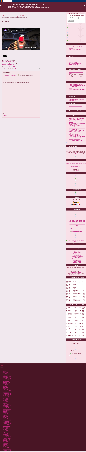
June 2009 (5, 372)
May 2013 (5, 429)
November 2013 (7, 437)
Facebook (79, 46)
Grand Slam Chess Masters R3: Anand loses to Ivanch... (77, 119)
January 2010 (6, 381)
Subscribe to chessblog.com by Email (76, 163)
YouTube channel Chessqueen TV (77, 222)
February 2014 (6, 440)
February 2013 (6, 426)
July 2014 (5, 446)
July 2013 (5, 432)
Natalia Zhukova (77, 255)
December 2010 (7, 394)
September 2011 (7, 405)
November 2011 (7, 407)
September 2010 (7, 390)
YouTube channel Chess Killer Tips (77, 225)
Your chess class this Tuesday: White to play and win (77, 138)
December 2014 (7, 450)
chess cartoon (8, 66)
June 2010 (5, 387)
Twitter (76, 275)
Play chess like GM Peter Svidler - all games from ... (77, 133)
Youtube (80, 275)
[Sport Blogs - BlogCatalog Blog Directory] (76, 241)
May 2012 (5, 415)
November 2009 (7, 378)
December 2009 (7, 380)
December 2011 (7, 409)
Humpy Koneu (77, 261)
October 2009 (6, 377)
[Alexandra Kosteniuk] (76, 228)
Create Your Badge (76, 230)
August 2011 (6, 404)
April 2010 (5, 384)
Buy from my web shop (75, 49)
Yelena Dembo (77, 257)
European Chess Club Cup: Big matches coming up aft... (77, 131)
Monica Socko (77, 251)
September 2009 (7, 376)
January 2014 (6, 439)
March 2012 (6, 412)
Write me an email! (73, 62)
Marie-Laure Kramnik (77, 258)
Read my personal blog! (74, 64)
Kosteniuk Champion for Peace (77, 85)
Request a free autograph (75, 106)
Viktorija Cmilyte (77, 260)
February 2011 (6, 397)
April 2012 (5, 413)
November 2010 (7, 393)
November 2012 (7, 422)
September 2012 (7, 420)
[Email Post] (39, 68)
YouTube (71, 48)
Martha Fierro (77, 252)
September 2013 (7, 434)
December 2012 (7, 423)
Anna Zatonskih (77, 262)
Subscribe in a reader (75, 166)
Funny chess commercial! (75, 140)
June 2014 (5, 445)
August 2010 (6, 389)
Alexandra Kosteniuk (75, 227)
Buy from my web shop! (74, 65)
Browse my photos (73, 100)
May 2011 (5, 400)
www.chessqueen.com (8, 64)
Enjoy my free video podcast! (75, 63)
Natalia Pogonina (77, 253)
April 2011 (5, 399)
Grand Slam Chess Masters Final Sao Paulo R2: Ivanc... (77, 129)
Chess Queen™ (72, 59)
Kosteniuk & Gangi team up (76, 84)
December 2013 (7, 438)
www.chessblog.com (8, 61)
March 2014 (6, 441)
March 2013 (6, 427)
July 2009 (5, 373)
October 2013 (6, 435)
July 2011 (5, 403)
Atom (15, 113)
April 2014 (5, 443)
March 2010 (6, 383)
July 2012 (5, 417)
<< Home (5, 115)
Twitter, (75, 46)
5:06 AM (14, 68)
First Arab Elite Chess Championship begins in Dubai (77, 136)
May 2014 (5, 444)
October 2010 (6, 392)
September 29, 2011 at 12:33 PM (11, 75)
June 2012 (5, 416)
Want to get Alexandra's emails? (76, 15)
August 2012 (6, 418)
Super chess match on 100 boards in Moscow (75, 126)
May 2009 (5, 371)
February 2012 (6, 411)
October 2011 (6, 406)
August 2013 (6, 433)
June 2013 (5, 430)
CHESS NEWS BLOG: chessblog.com (26, 4)
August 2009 (6, 375)
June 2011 (5, 401)
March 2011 (5, 398)
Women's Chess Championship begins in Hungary (77, 124)
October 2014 (6, 447)
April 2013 (5, 428)
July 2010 (5, 388)
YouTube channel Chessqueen (77, 220)
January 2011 (6, 395)
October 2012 (6, 421)
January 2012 (6, 410)
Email (76, 153)
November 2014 (7, 449)
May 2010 (5, 386)
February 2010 (6, 382)
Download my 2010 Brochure (76, 99)
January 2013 (6, 424)
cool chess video (15, 66)
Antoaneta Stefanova (77, 256)
